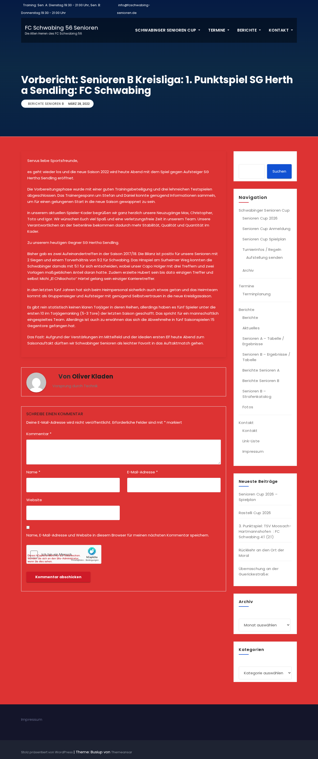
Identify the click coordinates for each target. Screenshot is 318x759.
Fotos (247, 407)
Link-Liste (251, 441)
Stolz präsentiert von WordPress (47, 752)
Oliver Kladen (92, 376)
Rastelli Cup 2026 (255, 512)
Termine (217, 30)
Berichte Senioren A (260, 370)
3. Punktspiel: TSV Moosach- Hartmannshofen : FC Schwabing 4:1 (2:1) (265, 531)
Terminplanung (256, 294)
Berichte (247, 30)
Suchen (279, 171)
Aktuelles (251, 328)
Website (34, 499)
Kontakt (279, 30)
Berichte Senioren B (46, 104)
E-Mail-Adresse (142, 472)
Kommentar (38, 433)
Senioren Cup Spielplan (264, 239)
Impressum (253, 451)
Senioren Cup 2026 (260, 218)
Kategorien (249, 660)
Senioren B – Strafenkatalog (256, 393)
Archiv (248, 270)
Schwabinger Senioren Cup (166, 30)
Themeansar (121, 752)
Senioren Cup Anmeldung (266, 228)
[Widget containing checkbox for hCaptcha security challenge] (63, 554)
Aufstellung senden (264, 257)
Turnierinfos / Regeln (261, 249)
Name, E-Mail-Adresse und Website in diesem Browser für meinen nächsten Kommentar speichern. (117, 535)
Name (33, 472)
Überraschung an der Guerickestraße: (258, 571)
